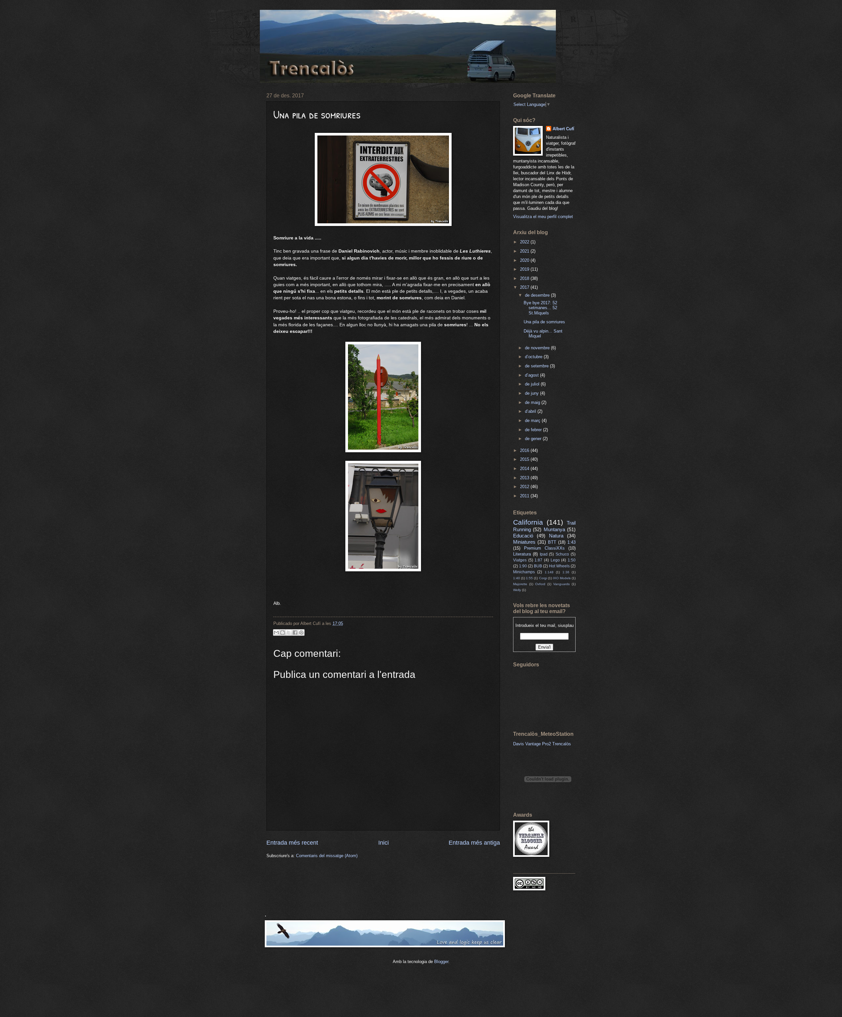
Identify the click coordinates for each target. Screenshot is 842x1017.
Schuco (562, 554)
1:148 (549, 572)
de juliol (533, 384)
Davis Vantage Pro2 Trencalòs (542, 743)
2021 (525, 251)
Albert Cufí (563, 128)
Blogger (441, 961)
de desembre (538, 295)
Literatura (522, 554)
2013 (525, 477)
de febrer (534, 429)
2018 (525, 278)
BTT (552, 542)
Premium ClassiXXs (544, 548)
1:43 (571, 542)
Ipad (544, 554)
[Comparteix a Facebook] (295, 632)
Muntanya (554, 529)
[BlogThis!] (282, 632)
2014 (525, 468)
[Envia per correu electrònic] (276, 632)
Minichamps (524, 572)
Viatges (520, 560)
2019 (525, 269)
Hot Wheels (559, 566)
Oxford (540, 584)
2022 (525, 241)
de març (533, 420)
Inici (383, 842)
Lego (555, 560)
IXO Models (562, 578)
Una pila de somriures (544, 321)
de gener (534, 438)
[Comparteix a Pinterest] (301, 632)
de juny (532, 393)
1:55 (529, 578)
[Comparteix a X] (288, 632)
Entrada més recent (292, 842)
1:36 (565, 572)
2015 (525, 459)
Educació (523, 535)
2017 (525, 287)
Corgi (543, 578)
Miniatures (524, 542)
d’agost (532, 375)
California (528, 522)
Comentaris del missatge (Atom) (327, 855)
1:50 (572, 560)
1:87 (538, 560)
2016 (525, 450)
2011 (525, 495)
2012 (525, 486)
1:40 (516, 578)
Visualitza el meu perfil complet (543, 216)
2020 (525, 260)
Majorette (520, 584)
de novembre (538, 347)
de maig (533, 402)
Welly (517, 590)
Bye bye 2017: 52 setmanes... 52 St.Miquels (540, 307)
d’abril (531, 411)
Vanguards (561, 584)
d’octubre (534, 356)
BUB (538, 566)
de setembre (537, 365)
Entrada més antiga (474, 842)
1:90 (523, 566)
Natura (556, 535)
